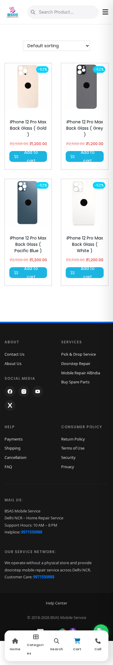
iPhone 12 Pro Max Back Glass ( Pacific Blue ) (28, 244)
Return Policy (73, 439)
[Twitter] (10, 405)
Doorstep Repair (75, 363)
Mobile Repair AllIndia (80, 373)
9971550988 (31, 532)
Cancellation (16, 457)
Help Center (56, 603)
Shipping (12, 448)
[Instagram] (23, 391)
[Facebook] (10, 391)
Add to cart (31, 156)
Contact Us (14, 354)
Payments (14, 439)
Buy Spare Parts (75, 382)
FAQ (8, 466)
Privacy (67, 466)
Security (68, 457)
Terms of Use (72, 448)
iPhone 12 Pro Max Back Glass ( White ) (85, 244)
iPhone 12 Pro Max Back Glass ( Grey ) (84, 128)
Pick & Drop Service (78, 354)
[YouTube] (37, 391)
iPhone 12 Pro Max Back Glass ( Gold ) (28, 128)
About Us (13, 363)
